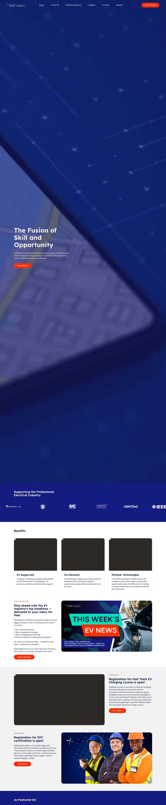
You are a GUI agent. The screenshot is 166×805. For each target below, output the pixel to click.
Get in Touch (150, 5)
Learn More (22, 266)
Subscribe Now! (24, 657)
